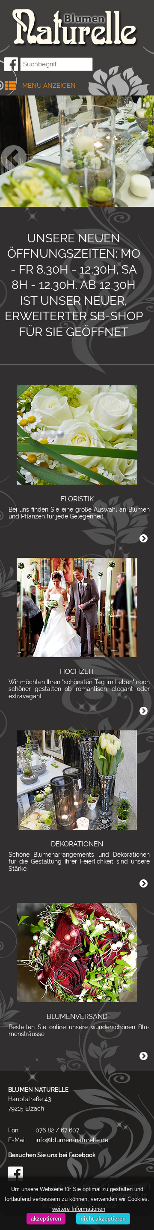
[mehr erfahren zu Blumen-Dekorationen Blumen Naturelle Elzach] (77, 779)
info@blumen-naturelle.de (72, 1140)
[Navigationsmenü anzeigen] (6, 83)
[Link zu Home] (72, 27)
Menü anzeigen (49, 85)
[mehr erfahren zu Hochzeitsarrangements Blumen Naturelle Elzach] (77, 607)
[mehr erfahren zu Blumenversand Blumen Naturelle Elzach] (77, 952)
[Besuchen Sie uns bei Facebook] (79, 1173)
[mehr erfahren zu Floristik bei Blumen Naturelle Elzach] (77, 434)
